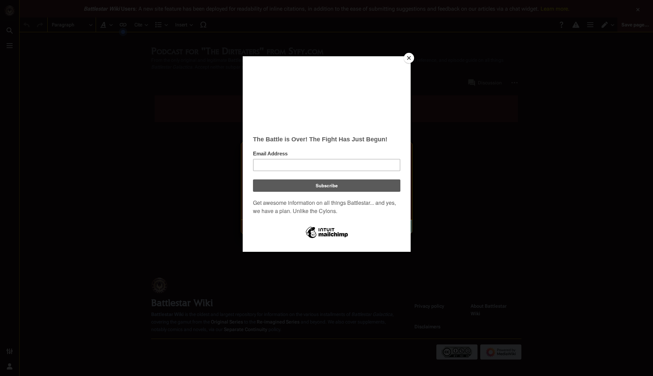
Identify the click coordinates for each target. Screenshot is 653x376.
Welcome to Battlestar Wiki (326, 152)
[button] (291, 227)
